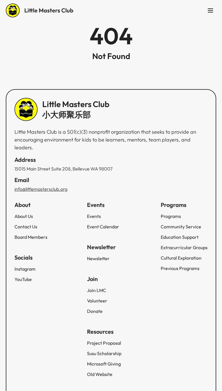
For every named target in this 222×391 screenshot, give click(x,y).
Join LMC (96, 290)
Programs (171, 216)
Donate (95, 311)
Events (94, 216)
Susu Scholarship (104, 353)
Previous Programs (180, 268)
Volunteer (97, 301)
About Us (23, 216)
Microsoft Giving (104, 364)
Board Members (30, 237)
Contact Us (25, 227)
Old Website (99, 374)
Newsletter (98, 258)
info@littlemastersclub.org (40, 189)
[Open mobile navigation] (210, 10)
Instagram (25, 269)
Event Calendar (103, 227)
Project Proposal (104, 343)
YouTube (23, 279)
